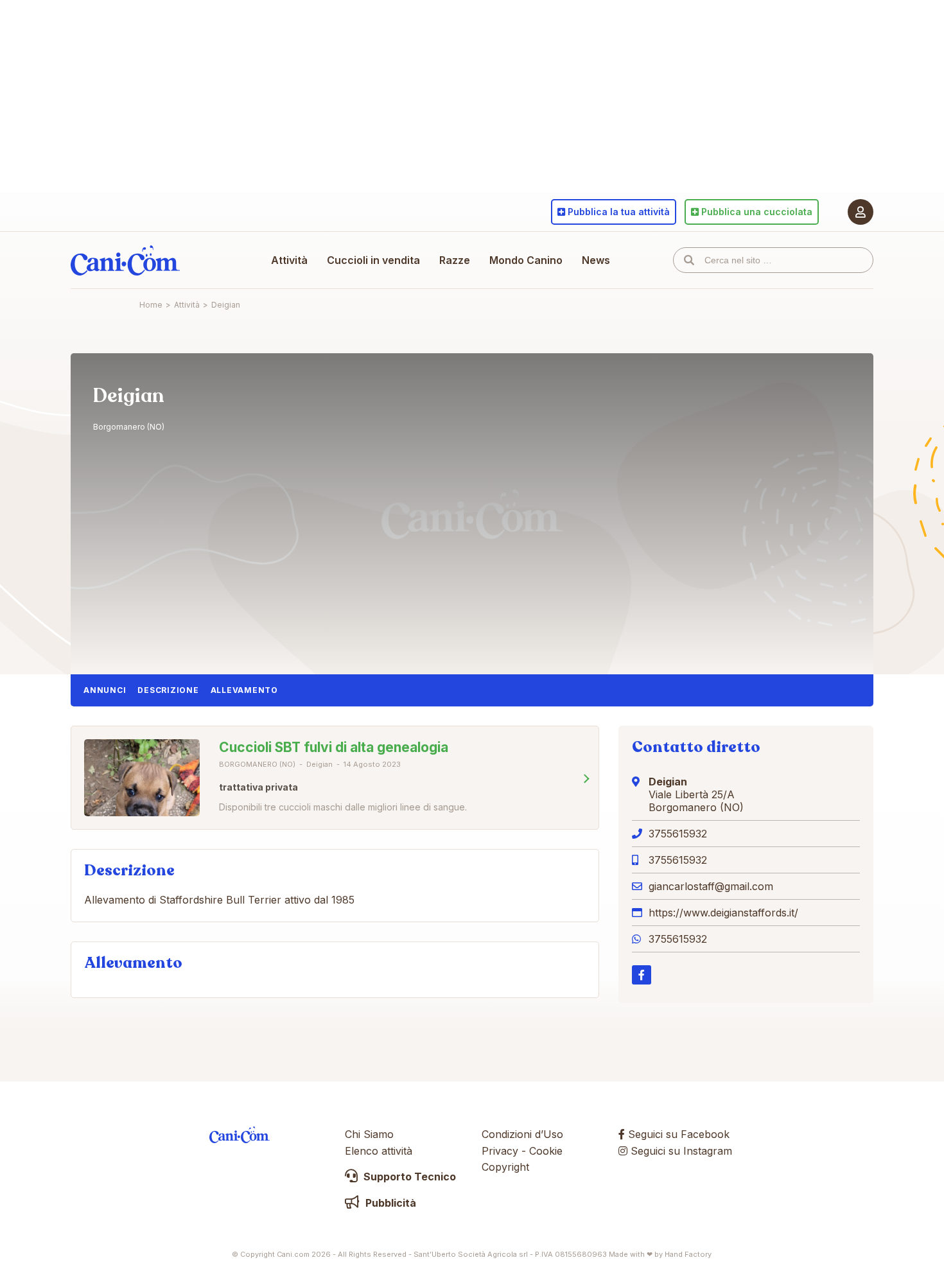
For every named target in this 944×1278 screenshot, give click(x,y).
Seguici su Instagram (679, 1150)
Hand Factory (688, 1254)
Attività (289, 260)
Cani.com (125, 260)
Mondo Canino (526, 260)
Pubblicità (389, 1202)
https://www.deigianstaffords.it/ (723, 912)
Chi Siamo (369, 1134)
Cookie (546, 1150)
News (596, 260)
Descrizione (167, 690)
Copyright (505, 1166)
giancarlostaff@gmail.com (711, 886)
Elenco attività (378, 1150)
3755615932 (678, 833)
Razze (454, 260)
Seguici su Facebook (677, 1134)
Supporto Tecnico (408, 1176)
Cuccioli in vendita (373, 260)
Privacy (500, 1150)
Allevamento (244, 690)
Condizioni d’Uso (522, 1134)
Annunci (104, 690)
